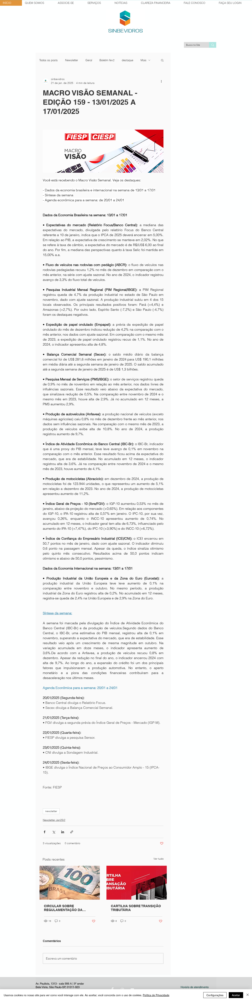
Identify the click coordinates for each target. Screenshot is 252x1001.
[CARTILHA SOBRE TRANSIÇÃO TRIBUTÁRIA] (136, 883)
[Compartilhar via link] (71, 832)
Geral (88, 60)
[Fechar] (247, 995)
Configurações (214, 995)
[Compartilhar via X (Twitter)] (53, 832)
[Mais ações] (161, 81)
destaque (127, 60)
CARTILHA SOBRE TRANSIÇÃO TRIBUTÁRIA (136, 908)
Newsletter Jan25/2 (54, 820)
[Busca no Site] (212, 45)
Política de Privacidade (156, 995)
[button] (162, 60)
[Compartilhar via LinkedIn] (62, 832)
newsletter (51, 811)
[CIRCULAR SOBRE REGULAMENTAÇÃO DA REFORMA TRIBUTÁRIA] (69, 883)
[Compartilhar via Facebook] (44, 832)
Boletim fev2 (106, 60)
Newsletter (71, 60)
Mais (143, 60)
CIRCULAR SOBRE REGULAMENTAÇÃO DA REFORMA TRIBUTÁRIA (63, 908)
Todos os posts (48, 60)
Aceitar (236, 995)
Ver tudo (158, 858)
